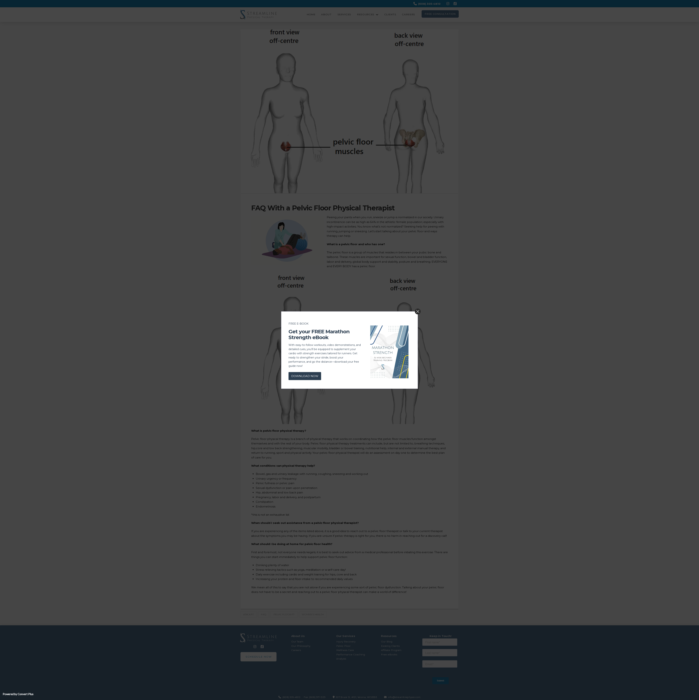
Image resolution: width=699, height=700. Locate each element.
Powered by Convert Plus (18, 694)
